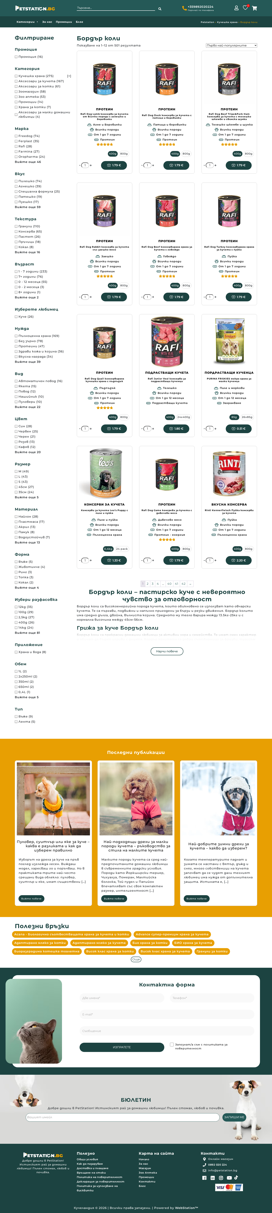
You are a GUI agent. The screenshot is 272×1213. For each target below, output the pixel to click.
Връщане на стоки (91, 1172)
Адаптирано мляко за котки (40, 943)
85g (234, 417)
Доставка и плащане (92, 1168)
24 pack (122, 549)
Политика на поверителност (99, 1177)
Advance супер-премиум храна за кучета (172, 934)
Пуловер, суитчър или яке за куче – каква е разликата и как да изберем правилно (53, 846)
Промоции (64, 22)
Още (136, 959)
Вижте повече (31, 898)
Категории (26, 22)
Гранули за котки (212, 951)
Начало (144, 1159)
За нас (47, 22)
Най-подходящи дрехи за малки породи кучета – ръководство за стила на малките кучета (135, 846)
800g (124, 153)
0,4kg (108, 549)
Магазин (145, 1168)
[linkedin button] (212, 1178)
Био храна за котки (150, 943)
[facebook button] (204, 1178)
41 (176, 583)
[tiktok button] (236, 1177)
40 (169, 583)
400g (113, 153)
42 (184, 583)
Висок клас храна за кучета (165, 951)
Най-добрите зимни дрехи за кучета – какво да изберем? (218, 846)
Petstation (207, 22)
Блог (79, 22)
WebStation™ (186, 1208)
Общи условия (87, 1159)
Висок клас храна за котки (110, 951)
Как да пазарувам (90, 1163)
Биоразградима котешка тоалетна (47, 951)
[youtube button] (229, 1178)
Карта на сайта (156, 1153)
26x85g (247, 417)
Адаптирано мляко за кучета (99, 943)
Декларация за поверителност (101, 1181)
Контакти (147, 1181)
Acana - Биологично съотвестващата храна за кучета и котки (71, 934)
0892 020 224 (217, 1164)
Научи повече (167, 651)
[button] (160, 9)
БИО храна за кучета (193, 943)
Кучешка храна (227, 22)
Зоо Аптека (148, 1172)
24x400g (183, 417)
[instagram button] (221, 1178)
